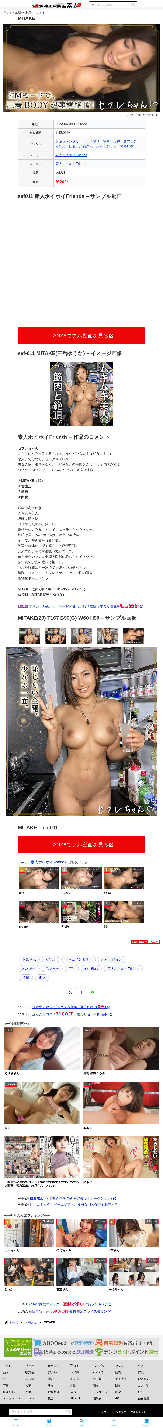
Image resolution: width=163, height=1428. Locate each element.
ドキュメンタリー (69, 141)
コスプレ (144, 1385)
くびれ (60, 146)
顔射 (6, 1372)
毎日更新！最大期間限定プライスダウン (68, 1311)
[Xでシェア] (70, 992)
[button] (133, 5)
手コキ (74, 1365)
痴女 (96, 1385)
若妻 (6, 1385)
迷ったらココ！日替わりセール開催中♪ (70, 1014)
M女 (118, 1385)
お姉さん (86, 146)
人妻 (28, 1385)
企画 (141, 1391)
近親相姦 (54, 1391)
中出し (7, 1365)
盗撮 (73, 1391)
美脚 (116, 141)
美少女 (29, 1379)
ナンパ (29, 1398)
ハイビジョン (106, 146)
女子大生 (121, 1379)
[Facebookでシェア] (81, 992)
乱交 (118, 1391)
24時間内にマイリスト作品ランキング (68, 1304)
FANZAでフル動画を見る (79, 336)
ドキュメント (12, 1398)
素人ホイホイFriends (71, 155)
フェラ (29, 1365)
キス (141, 1365)
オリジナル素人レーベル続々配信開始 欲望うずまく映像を (84, 606)
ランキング (119, 1412)
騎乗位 (29, 1372)
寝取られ (9, 1391)
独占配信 (126, 146)
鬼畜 (51, 1398)
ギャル (74, 1379)
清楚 (51, 1379)
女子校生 (99, 1379)
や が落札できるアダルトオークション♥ (71, 1198)
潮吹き (97, 1398)
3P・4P (75, 1398)
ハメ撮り (93, 141)
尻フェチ (130, 141)
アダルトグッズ (137, 1412)
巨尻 (6, 1379)
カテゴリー (105, 1412)
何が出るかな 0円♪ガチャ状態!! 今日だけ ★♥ (69, 1007)
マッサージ (100, 1391)
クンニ (119, 1365)
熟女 (51, 1385)
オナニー (54, 1365)
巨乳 (72, 146)
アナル (52, 1372)
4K (117, 1398)
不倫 (28, 1391)
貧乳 (141, 1372)
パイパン (99, 1372)
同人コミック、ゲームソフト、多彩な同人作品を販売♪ (71, 1204)
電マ (106, 141)
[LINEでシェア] (92, 992)
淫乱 (73, 1385)
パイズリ (99, 1365)
